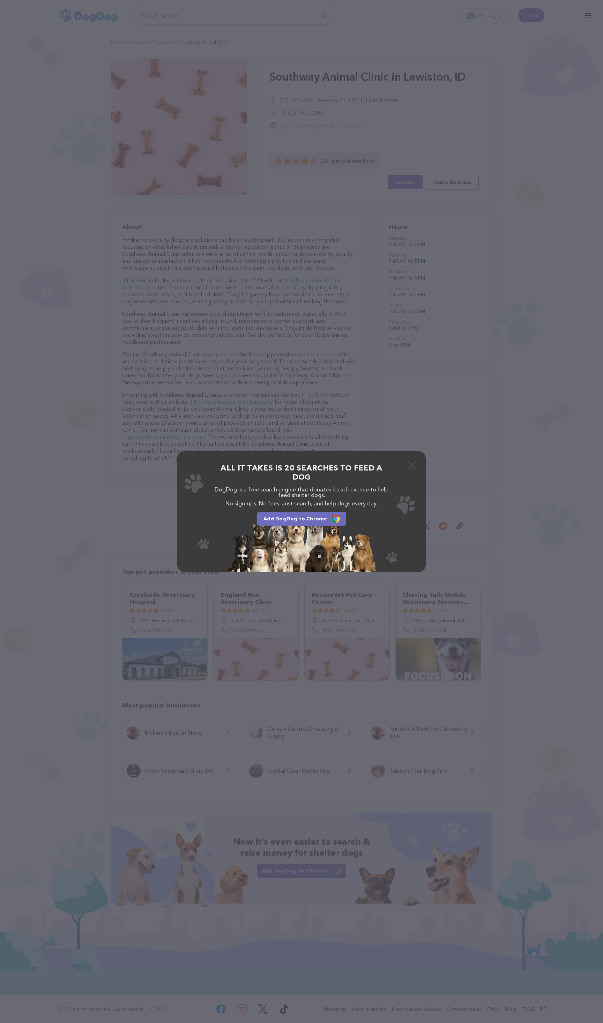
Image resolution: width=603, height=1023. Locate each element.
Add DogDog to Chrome (295, 519)
